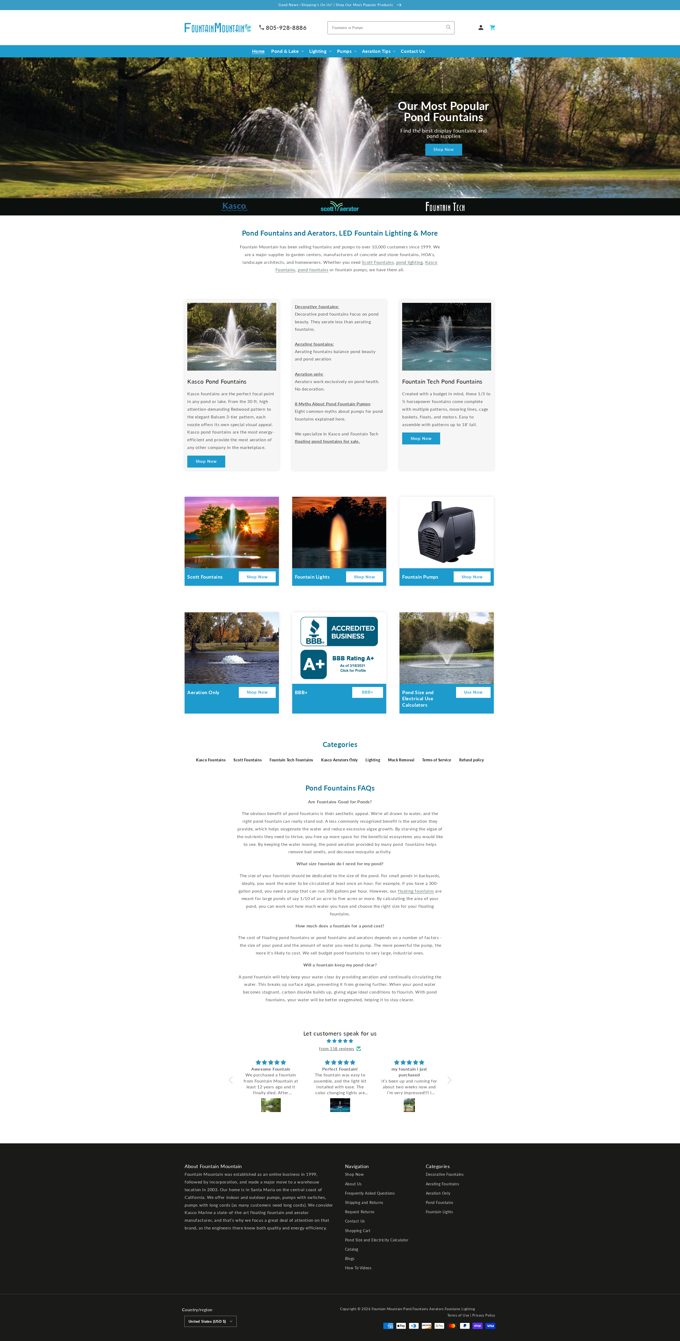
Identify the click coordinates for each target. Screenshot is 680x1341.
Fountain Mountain (387, 1309)
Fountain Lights (439, 1212)
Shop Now (444, 149)
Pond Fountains (439, 1202)
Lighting (373, 760)
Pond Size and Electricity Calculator (377, 1240)
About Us (353, 1184)
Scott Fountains (247, 760)
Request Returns (360, 1212)
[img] (340, 1041)
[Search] (448, 27)
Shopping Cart (358, 1230)
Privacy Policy (483, 1315)
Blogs (350, 1258)
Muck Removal (401, 760)
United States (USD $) (207, 1321)
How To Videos (358, 1268)
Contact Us (355, 1221)
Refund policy (471, 760)
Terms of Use (458, 1315)
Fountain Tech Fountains (291, 760)
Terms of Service (436, 760)
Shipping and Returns (364, 1202)
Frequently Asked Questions (370, 1193)
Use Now (473, 692)
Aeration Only (438, 1193)
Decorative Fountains (445, 1174)
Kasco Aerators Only (339, 760)
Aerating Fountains (442, 1184)
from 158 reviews (336, 1048)
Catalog (351, 1249)
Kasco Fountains (211, 760)
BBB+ (367, 692)
